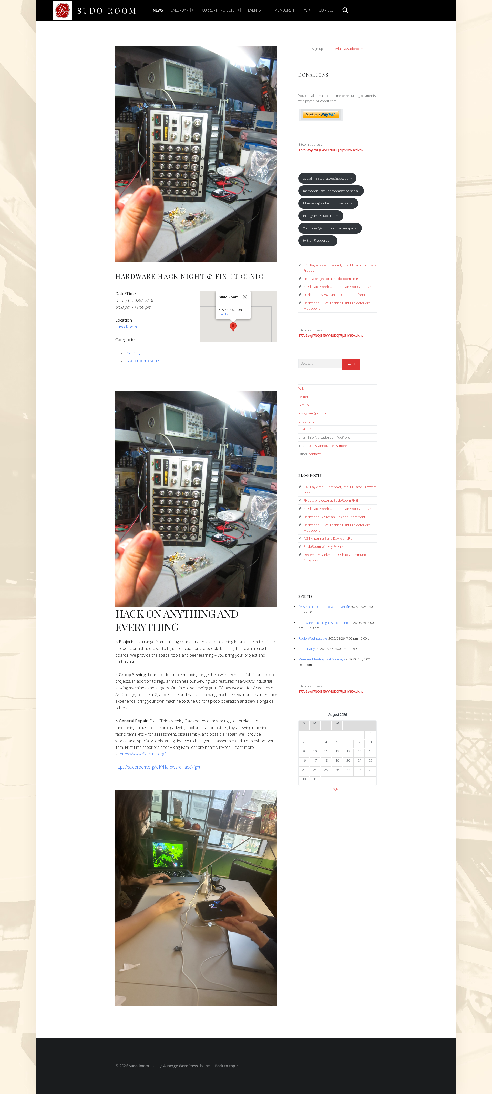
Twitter (303, 396)
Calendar (179, 10)
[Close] (245, 297)
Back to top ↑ (226, 1065)
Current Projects (218, 10)
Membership (285, 10)
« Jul (336, 788)
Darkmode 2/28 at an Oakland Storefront (334, 294)
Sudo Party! (307, 648)
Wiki (307, 10)
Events (254, 10)
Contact (327, 10)
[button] (233, 327)
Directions (306, 421)
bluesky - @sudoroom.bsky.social (328, 203)
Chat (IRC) (305, 429)
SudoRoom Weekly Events (323, 546)
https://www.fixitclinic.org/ (143, 754)
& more (341, 445)
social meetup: (327, 178)
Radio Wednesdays (312, 638)
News (158, 10)
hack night (136, 352)
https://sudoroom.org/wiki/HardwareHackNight (157, 767)
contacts (314, 453)
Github (303, 405)
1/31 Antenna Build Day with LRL (328, 538)
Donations (313, 75)
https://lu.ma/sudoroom (345, 48)
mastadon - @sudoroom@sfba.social (331, 190)
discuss (311, 445)
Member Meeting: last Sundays (321, 659)
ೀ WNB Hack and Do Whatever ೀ (324, 606)
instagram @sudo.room (320, 215)
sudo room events (143, 360)
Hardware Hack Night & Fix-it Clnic (323, 622)
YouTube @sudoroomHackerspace (330, 228)
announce (326, 445)
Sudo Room (107, 10)
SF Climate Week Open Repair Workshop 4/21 (338, 286)
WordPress (188, 1065)
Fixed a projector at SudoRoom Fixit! (331, 278)
